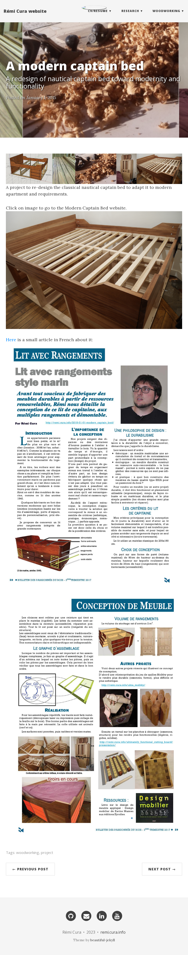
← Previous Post (30, 869)
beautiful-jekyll (102, 940)
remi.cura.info (113, 932)
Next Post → (162, 869)
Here (11, 339)
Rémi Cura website (25, 11)
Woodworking (166, 11)
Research (130, 11)
